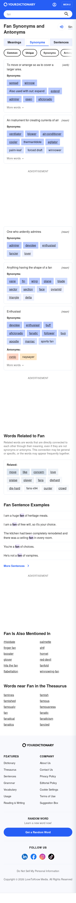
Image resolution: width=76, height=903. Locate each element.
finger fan (10, 648)
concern (39, 472)
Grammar (9, 783)
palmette (45, 642)
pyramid (56, 289)
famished (10, 701)
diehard (55, 480)
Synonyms (37, 42)
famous (44, 701)
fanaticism (46, 718)
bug (63, 333)
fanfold (44, 665)
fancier (13, 253)
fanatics (9, 724)
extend (55, 91)
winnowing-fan (49, 671)
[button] (54, 4)
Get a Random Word (38, 832)
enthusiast (49, 245)
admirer (14, 99)
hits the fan (11, 665)
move (12, 472)
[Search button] (66, 14)
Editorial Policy (48, 783)
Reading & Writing (14, 803)
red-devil (45, 659)
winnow (30, 83)
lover (27, 253)
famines (9, 695)
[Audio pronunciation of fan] (61, 27)
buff (48, 325)
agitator (53, 142)
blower (31, 134)
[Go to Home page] (19, 4)
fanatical (9, 718)
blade (61, 281)
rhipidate (9, 642)
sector (13, 289)
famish (44, 695)
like (25, 472)
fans (41, 480)
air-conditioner (52, 134)
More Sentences (14, 566)
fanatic (33, 333)
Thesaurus (10, 769)
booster (8, 653)
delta (28, 297)
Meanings (14, 42)
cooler (13, 142)
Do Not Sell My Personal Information (38, 871)
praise (13, 480)
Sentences (61, 42)
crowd (62, 488)
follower (49, 333)
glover (8, 659)
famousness (48, 707)
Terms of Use (48, 796)
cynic (12, 357)
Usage (7, 796)
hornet (44, 653)
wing (34, 281)
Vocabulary (10, 789)
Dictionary (9, 763)
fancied (44, 724)
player (28, 480)
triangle (14, 297)
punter (48, 488)
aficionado (45, 99)
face (42, 289)
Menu (67, 4)
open (28, 99)
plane (47, 281)
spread (13, 83)
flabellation (11, 671)
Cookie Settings (49, 789)
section (28, 289)
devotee (30, 245)
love (53, 472)
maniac (30, 341)
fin (23, 281)
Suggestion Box (49, 803)
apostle (14, 341)
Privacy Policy (48, 776)
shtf (42, 648)
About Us (45, 763)
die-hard (14, 488)
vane (12, 281)
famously (9, 707)
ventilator (15, 134)
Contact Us (46, 769)
